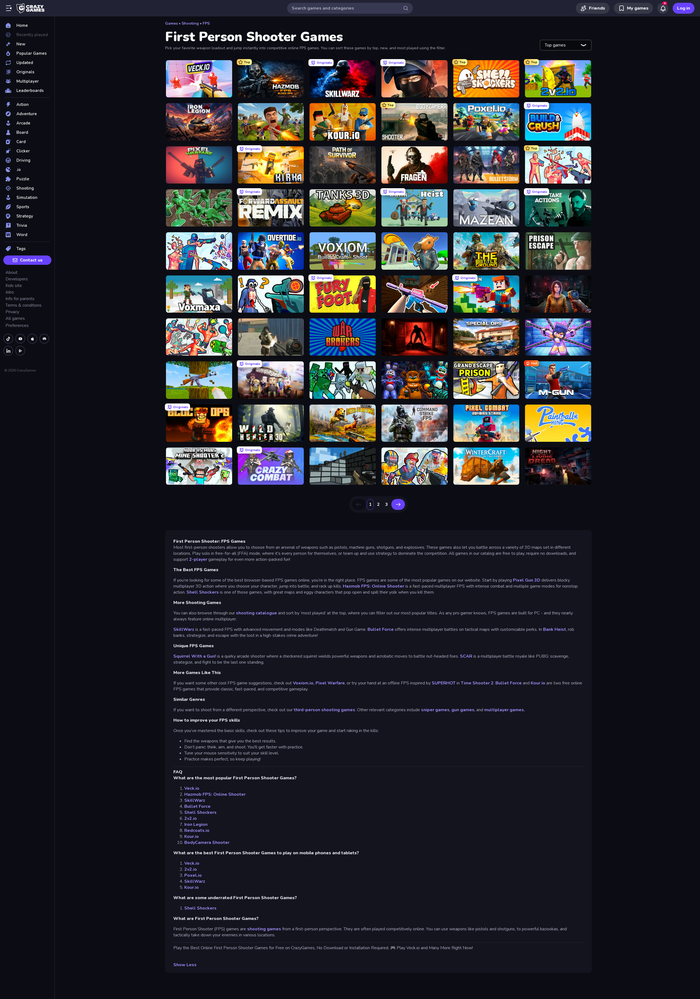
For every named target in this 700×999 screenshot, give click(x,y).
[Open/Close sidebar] (8, 8)
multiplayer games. (504, 710)
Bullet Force (381, 629)
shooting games (264, 929)
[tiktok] (8, 339)
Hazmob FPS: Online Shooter (373, 586)
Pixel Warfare (330, 683)
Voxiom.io (303, 683)
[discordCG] (44, 339)
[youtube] (20, 339)
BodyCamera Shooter (206, 843)
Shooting (190, 23)
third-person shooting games (324, 710)
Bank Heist (554, 629)
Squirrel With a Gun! (194, 656)
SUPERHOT (444, 683)
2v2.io (190, 818)
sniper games (435, 710)
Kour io (538, 683)
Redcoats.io (196, 830)
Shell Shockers (202, 592)
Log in (683, 8)
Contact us (31, 260)
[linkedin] (8, 351)
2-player (198, 559)
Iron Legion (196, 824)
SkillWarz (183, 629)
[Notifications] (662, 8)
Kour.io (191, 837)
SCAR (466, 656)
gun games (462, 710)
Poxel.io (193, 875)
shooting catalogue (256, 613)
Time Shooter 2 (477, 683)
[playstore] (20, 351)
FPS (206, 23)
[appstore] (32, 339)
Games (171, 23)
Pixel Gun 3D (526, 580)
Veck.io (191, 788)
